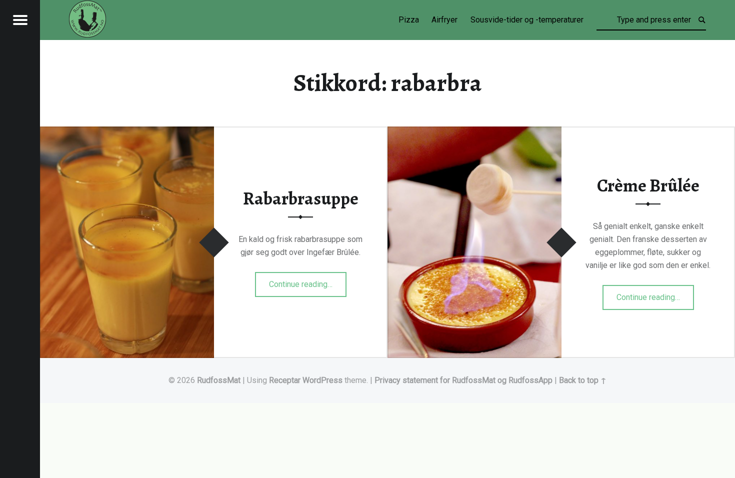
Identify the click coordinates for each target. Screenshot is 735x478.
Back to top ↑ (582, 380)
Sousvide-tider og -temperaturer (527, 19)
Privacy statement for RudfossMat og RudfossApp (463, 380)
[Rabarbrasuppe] (127, 133)
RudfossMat (218, 380)
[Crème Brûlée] (475, 133)
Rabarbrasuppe (300, 198)
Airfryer (445, 19)
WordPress (322, 380)
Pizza (408, 19)
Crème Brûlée (648, 186)
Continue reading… (307, 281)
